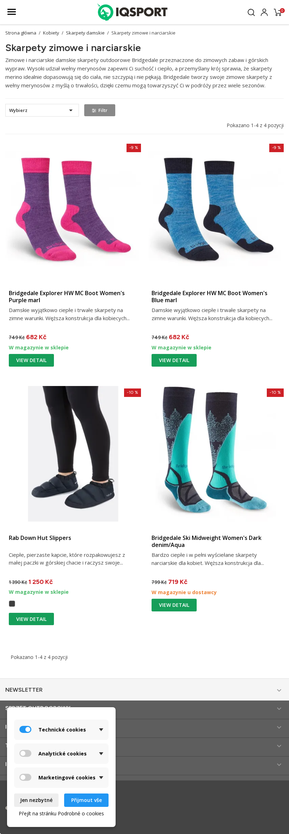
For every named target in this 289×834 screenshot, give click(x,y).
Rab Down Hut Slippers (40, 538)
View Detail (31, 360)
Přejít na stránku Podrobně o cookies (61, 813)
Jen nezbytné (36, 800)
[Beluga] (12, 603)
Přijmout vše (86, 800)
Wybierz (42, 110)
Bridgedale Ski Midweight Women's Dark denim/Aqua (207, 541)
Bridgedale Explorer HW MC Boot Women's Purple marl (67, 296)
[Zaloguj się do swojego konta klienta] (264, 11)
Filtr (102, 110)
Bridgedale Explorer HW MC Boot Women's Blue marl (210, 296)
